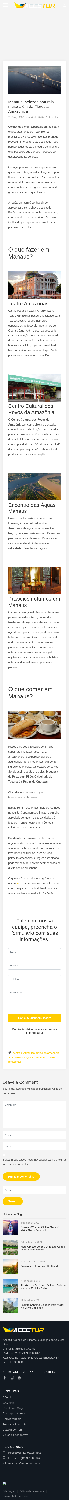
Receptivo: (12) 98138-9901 (24, 1452)
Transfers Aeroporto (14, 1424)
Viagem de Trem (13, 1429)
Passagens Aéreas (14, 1413)
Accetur (53, 117)
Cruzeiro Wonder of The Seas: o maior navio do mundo (40, 1229)
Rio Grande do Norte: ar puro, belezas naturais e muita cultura (43, 1287)
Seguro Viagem (12, 1418)
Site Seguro (9, 1491)
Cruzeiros (9, 1402)
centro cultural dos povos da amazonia (36, 1052)
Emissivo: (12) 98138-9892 (23, 1458)
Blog (14, 117)
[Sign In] (64, 5)
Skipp (25, 1496)
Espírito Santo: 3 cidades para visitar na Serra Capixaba (42, 1306)
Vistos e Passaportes (16, 1434)
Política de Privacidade (32, 1491)
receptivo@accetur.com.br (24, 1463)
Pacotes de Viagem (14, 1408)
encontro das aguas (21, 1057)
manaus (40, 1057)
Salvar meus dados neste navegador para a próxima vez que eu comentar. (34, 1162)
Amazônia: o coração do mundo (40, 1266)
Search (12, 1201)
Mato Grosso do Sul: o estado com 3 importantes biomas (43, 1248)
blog (18, 883)
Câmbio (7, 1397)
